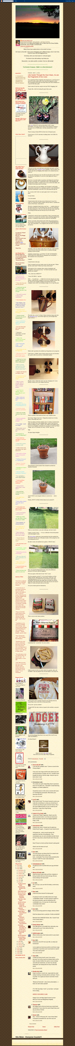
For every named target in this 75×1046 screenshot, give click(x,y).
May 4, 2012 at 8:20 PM (37, 968)
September (21, 875)
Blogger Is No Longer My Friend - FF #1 (22, 905)
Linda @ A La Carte (38, 813)
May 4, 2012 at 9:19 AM (37, 822)
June (19, 880)
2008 (18, 953)
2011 (18, 948)
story (21, 242)
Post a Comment (32, 1023)
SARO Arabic (36, 933)
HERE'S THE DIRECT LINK (40, 994)
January (20, 946)
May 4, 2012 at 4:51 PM (37, 930)
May (19, 882)
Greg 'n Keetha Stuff (20, 957)
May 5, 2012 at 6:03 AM (37, 1011)
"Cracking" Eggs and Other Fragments (21, 896)
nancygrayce (36, 825)
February (20, 944)
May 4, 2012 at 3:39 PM (37, 921)
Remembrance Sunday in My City (21, 888)
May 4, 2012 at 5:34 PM (37, 937)
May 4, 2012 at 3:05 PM (37, 905)
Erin (34, 851)
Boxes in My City (22, 892)
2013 (18, 867)
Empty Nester (36, 924)
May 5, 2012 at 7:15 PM (37, 1020)
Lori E (34, 799)
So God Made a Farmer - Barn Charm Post (22, 938)
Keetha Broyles (27, 40)
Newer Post (31, 1026)
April (19, 941)
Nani (34, 891)
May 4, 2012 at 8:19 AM (37, 796)
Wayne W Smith (37, 872)
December (21, 870)
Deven (34, 1015)
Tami (34, 955)
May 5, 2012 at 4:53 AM (37, 1001)
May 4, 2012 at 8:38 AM (37, 810)
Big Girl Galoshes (22, 935)
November (21, 872)
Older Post (56, 1026)
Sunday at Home (22, 902)
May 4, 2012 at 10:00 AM (38, 860)
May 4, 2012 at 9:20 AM (37, 848)
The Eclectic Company (30, 6)
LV (33, 882)
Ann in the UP (36, 764)
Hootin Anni (36, 971)
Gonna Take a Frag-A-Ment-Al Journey (22, 913)
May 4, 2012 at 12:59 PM (38, 888)
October (20, 873)
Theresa (35, 1004)
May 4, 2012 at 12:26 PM (38, 879)
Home (44, 1026)
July (19, 878)
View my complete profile (26, 46)
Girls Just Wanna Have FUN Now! (22, 932)
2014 (18, 865)
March (20, 943)
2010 (18, 949)
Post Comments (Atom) (41, 1030)
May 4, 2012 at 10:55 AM (38, 869)
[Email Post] (45, 758)
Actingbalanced (37, 863)
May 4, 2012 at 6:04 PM (37, 952)
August (20, 877)
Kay (34, 940)
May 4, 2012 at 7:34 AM (37, 779)
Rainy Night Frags (22, 891)
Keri (34, 909)
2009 (18, 951)
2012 (18, 868)
